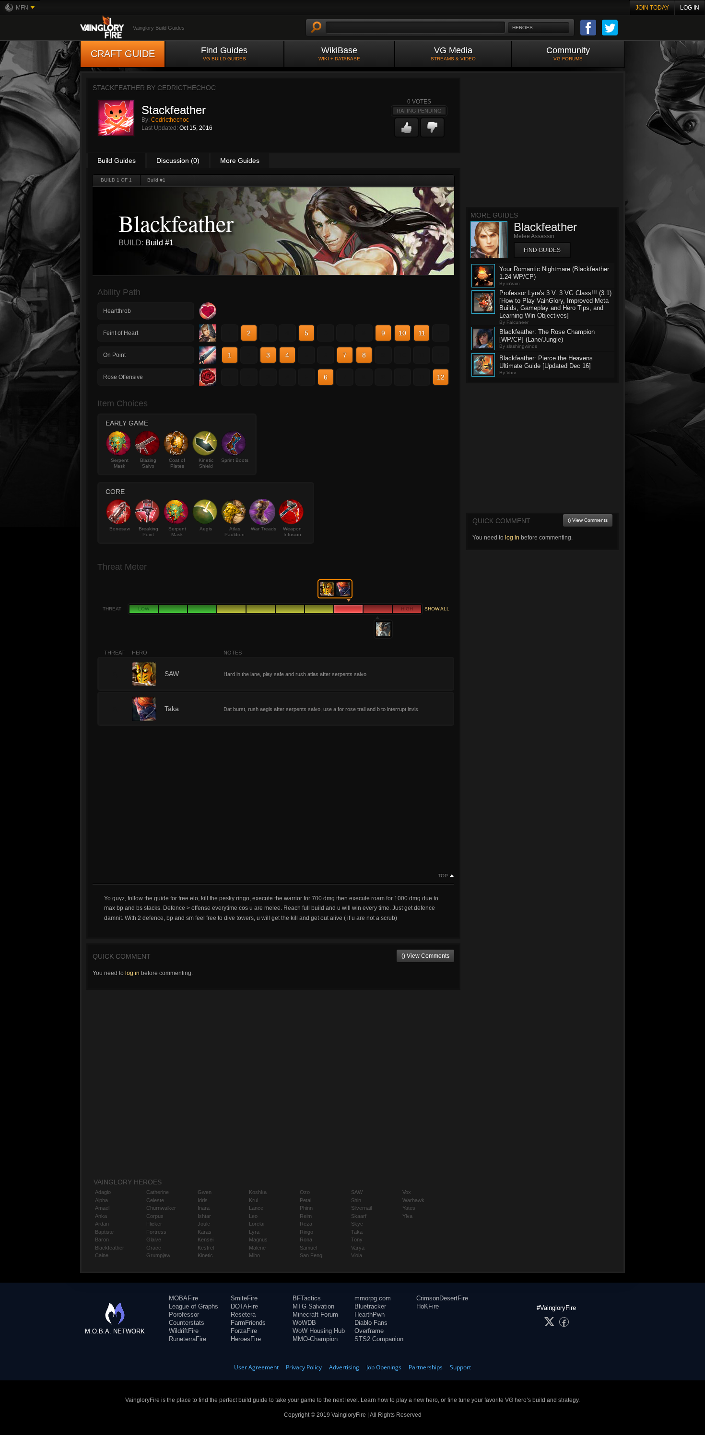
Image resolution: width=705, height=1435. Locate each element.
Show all (436, 608)
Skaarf (358, 1216)
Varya (357, 1248)
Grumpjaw (158, 1255)
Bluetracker (370, 1306)
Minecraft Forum (315, 1314)
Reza (306, 1224)
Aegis (206, 528)
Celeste (155, 1200)
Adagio (103, 1192)
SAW (357, 1192)
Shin (356, 1200)
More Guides (239, 160)
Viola (356, 1255)
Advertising (344, 1367)
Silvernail (361, 1208)
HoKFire (427, 1306)
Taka (357, 1232)
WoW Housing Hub (319, 1330)
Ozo (305, 1192)
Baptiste (104, 1232)
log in (132, 973)
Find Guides (224, 53)
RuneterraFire (187, 1339)
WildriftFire (184, 1330)
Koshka (258, 1192)
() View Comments (425, 956)
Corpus (155, 1216)
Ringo (306, 1232)
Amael (102, 1208)
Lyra (254, 1232)
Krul (253, 1200)
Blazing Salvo (148, 463)
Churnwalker (161, 1208)
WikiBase (339, 53)
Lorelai (256, 1224)
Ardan (102, 1224)
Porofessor (184, 1314)
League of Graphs (193, 1306)
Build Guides (116, 160)
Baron (102, 1239)
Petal (305, 1200)
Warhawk (413, 1200)
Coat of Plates (177, 463)
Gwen (205, 1192)
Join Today (652, 7)
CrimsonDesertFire (442, 1298)
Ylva (407, 1216)
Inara (204, 1208)
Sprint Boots (234, 460)
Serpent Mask (120, 463)
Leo (253, 1216)
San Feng (311, 1255)
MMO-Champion (315, 1339)
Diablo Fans (371, 1322)
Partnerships (426, 1367)
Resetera (243, 1314)
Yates (408, 1208)
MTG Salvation (313, 1306)
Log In (689, 7)
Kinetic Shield (206, 463)
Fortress (156, 1232)
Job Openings (383, 1367)
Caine (101, 1255)
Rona (306, 1239)
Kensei (205, 1239)
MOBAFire (183, 1298)
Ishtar (204, 1216)
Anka (101, 1216)
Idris (203, 1200)
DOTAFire (244, 1306)
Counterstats (186, 1322)
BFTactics (307, 1298)
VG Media (453, 53)
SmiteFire (244, 1298)
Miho (254, 1255)
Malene (257, 1248)
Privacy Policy (304, 1367)
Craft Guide (123, 53)
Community (568, 53)
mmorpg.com (372, 1298)
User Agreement (256, 1367)
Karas (205, 1232)
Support (460, 1367)
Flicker (154, 1224)
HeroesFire (246, 1339)
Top (443, 875)
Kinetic (205, 1255)
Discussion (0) (178, 160)
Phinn (306, 1208)
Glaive (153, 1239)
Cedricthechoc (170, 119)
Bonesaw (119, 528)
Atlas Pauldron (234, 531)
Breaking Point (148, 531)
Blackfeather (109, 1248)
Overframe (369, 1330)
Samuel (308, 1248)
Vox (406, 1192)
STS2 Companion (378, 1339)
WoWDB (304, 1322)
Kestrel (206, 1248)
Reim (306, 1216)
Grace (153, 1248)
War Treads (263, 528)
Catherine (157, 1192)
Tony (357, 1239)
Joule (204, 1224)
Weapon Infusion (292, 531)
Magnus (258, 1239)
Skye (357, 1224)
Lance (256, 1208)
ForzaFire (244, 1330)
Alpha (101, 1200)
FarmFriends (248, 1322)
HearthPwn (369, 1314)
